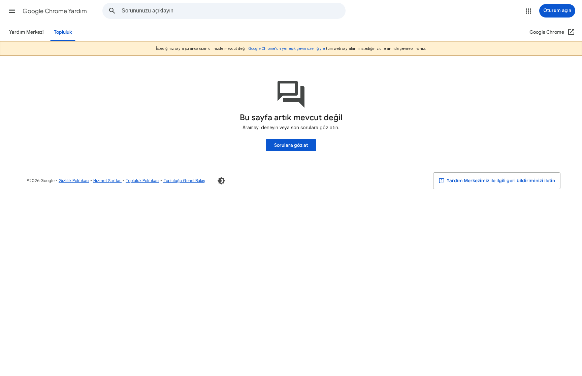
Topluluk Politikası (142, 180)
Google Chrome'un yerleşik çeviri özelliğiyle (287, 48)
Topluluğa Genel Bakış (184, 180)
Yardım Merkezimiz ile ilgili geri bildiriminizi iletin (500, 180)
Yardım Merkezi (26, 32)
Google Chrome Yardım (55, 11)
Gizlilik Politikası (74, 180)
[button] (12, 11)
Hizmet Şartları (107, 180)
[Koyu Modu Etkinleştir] (221, 181)
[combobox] (233, 11)
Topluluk (63, 32)
